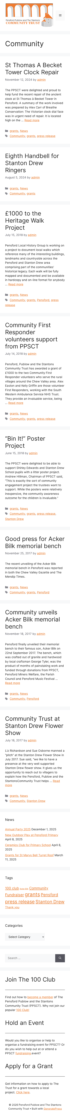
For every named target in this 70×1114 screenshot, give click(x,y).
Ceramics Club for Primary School (28, 845)
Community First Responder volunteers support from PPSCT (31, 335)
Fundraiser (14, 894)
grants (14, 131)
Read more (31, 120)
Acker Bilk (24, 889)
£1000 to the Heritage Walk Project (24, 220)
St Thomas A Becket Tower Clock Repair (33, 68)
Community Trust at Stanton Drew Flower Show (34, 725)
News (24, 131)
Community (17, 136)
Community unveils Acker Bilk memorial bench (32, 619)
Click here (23, 1092)
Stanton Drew (14, 519)
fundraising (23, 1053)
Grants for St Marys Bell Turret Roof (29, 855)
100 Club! (22, 1010)
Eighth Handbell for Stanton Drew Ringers (32, 163)
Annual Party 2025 (18, 829)
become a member (40, 997)
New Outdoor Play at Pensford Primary (31, 835)
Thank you (12, 907)
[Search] (60, 958)
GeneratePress (53, 1108)
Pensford (43, 300)
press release (46, 136)
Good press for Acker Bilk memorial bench (35, 542)
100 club (12, 888)
